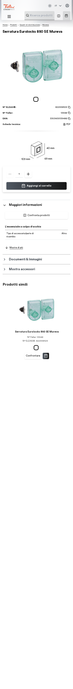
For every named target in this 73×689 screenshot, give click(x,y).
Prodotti (13, 25)
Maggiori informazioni (25, 204)
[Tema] (50, 6)
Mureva (45, 25)
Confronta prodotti (39, 215)
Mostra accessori (22, 269)
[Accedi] (67, 5)
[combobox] (49, 15)
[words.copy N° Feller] (68, 113)
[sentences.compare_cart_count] (59, 15)
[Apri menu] (9, 16)
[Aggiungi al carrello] (46, 356)
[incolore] (36, 99)
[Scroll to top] (63, 680)
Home (5, 25)
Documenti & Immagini (25, 259)
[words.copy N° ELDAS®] (68, 107)
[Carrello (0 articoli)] (66, 15)
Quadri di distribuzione (30, 25)
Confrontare (33, 355)
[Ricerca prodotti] (27, 15)
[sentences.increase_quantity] (28, 174)
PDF (68, 124)
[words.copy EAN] (68, 118)
